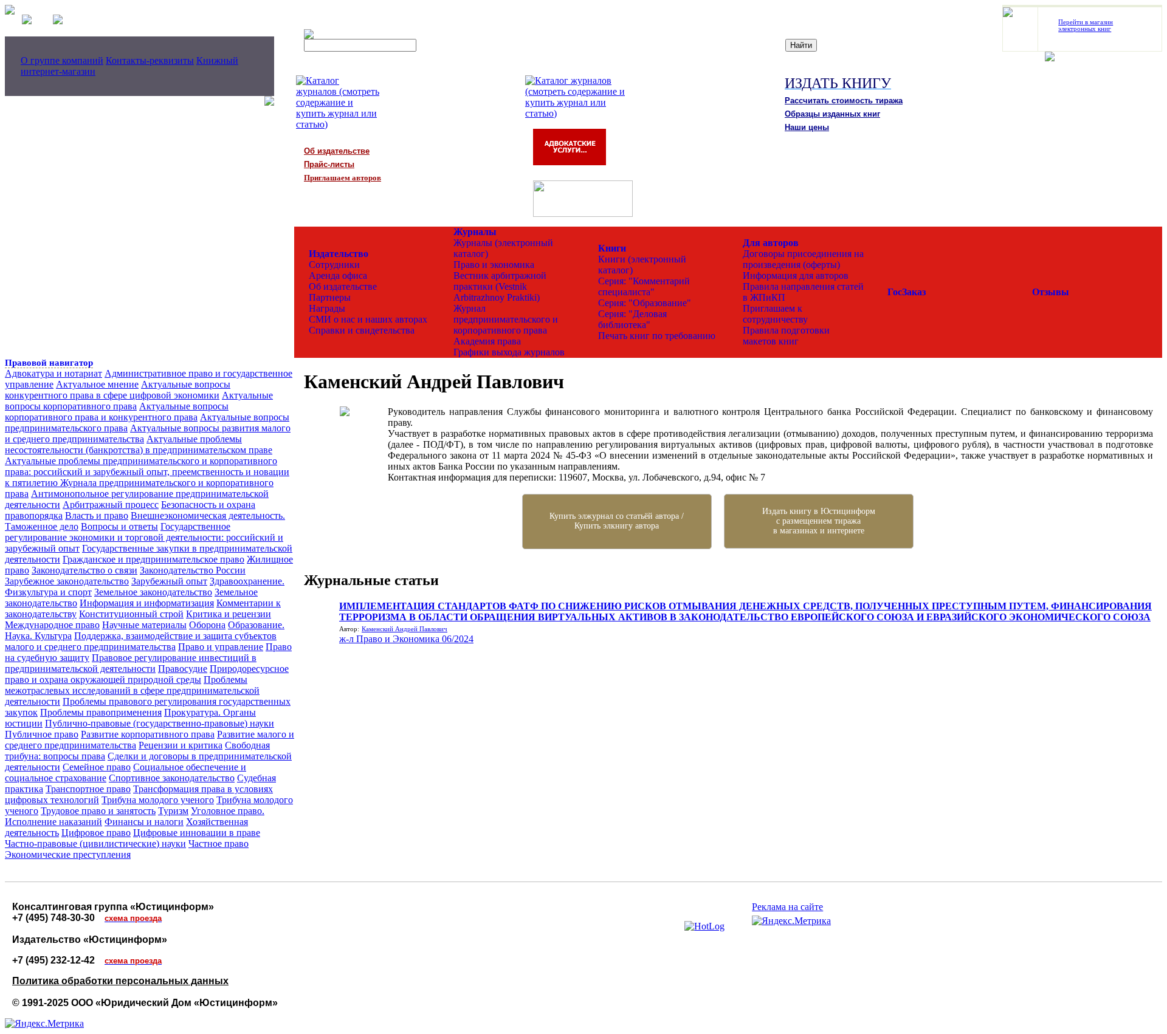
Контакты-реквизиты (150, 60)
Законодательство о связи (84, 570)
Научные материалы (144, 625)
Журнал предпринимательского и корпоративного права (505, 319)
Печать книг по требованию (656, 335)
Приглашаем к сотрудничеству (775, 313)
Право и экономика (493, 264)
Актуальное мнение (97, 384)
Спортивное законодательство (172, 778)
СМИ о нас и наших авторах (368, 319)
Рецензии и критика (180, 745)
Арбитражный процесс (111, 504)
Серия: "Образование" (644, 303)
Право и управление (220, 647)
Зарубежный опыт (169, 581)
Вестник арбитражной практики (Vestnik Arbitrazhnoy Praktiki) (499, 286)
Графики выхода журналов (509, 352)
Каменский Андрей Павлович (404, 629)
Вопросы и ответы (119, 526)
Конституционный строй (131, 614)
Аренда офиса (338, 275)
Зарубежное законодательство (67, 581)
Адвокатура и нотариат (53, 373)
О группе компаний (62, 60)
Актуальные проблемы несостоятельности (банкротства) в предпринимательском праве (138, 444)
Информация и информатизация (147, 603)
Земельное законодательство (153, 592)
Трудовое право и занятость (98, 811)
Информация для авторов (796, 275)
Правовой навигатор (49, 363)
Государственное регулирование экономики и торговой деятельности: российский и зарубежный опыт (144, 537)
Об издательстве (343, 286)
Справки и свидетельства (362, 330)
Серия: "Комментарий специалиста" (644, 286)
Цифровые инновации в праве (196, 832)
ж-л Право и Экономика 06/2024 (406, 639)
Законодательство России (193, 570)
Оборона (207, 625)
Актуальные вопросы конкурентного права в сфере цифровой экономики (117, 389)
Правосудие (182, 668)
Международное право (52, 625)
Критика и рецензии (228, 614)
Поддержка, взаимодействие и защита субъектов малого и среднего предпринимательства (141, 641)
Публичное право (41, 734)
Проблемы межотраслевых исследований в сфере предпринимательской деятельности (132, 690)
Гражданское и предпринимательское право (153, 559)
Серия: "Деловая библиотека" (632, 319)
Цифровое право (96, 832)
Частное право (218, 843)
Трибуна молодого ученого (158, 800)
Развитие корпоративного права (148, 734)
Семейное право (97, 767)
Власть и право (96, 515)
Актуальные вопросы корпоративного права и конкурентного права (117, 411)
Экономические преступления (68, 854)
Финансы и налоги (144, 822)
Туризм (173, 811)
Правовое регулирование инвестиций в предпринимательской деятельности (130, 663)
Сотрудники (334, 264)
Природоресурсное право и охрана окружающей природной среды (147, 674)
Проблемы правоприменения (101, 712)
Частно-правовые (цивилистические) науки (95, 843)
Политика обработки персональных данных (120, 981)
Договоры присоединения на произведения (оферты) (803, 259)
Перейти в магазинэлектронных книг (1085, 25)
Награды (327, 308)
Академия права (487, 341)
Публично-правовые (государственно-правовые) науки (159, 723)
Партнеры (330, 297)
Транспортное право (88, 789)
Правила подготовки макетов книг (786, 335)
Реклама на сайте (787, 907)
